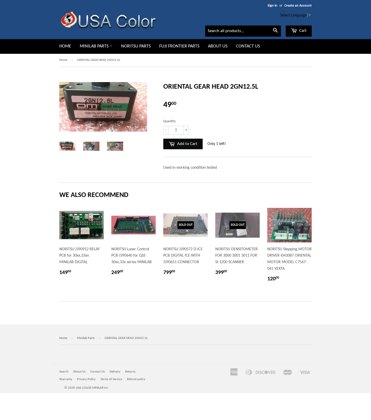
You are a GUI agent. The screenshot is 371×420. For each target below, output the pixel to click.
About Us (217, 46)
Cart (302, 31)
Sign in (272, 5)
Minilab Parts (95, 46)
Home (65, 46)
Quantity (169, 121)
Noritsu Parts (136, 46)
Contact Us (248, 46)
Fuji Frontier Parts (179, 46)
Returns (130, 371)
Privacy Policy (86, 379)
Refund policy (136, 379)
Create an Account (298, 5)
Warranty (65, 379)
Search (63, 371)
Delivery (115, 371)
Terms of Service (111, 379)
